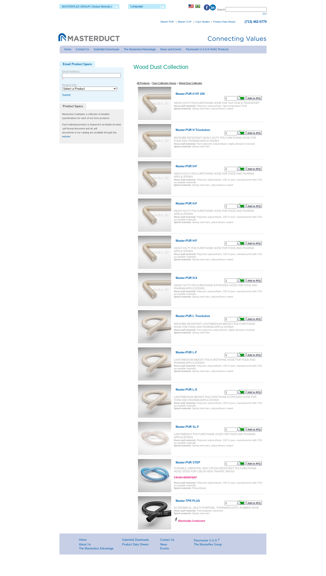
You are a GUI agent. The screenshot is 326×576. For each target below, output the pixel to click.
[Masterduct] (89, 37)
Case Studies (202, 21)
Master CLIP (184, 21)
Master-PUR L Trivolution (193, 316)
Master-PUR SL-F (187, 426)
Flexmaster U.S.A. (206, 540)
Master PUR (167, 21)
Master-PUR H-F (186, 166)
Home (82, 539)
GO (265, 13)
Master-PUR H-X (186, 278)
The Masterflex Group (208, 544)
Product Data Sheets (224, 21)
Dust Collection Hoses (164, 83)
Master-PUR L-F (186, 352)
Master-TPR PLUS (188, 500)
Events (164, 548)
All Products (143, 83)
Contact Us (167, 539)
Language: (137, 6)
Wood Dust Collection (190, 83)
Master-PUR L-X (186, 389)
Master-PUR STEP (188, 462)
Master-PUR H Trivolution (193, 130)
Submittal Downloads (135, 539)
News (163, 544)
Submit (66, 95)
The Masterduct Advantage (96, 548)
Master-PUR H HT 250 (190, 93)
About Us (85, 544)
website (66, 136)
